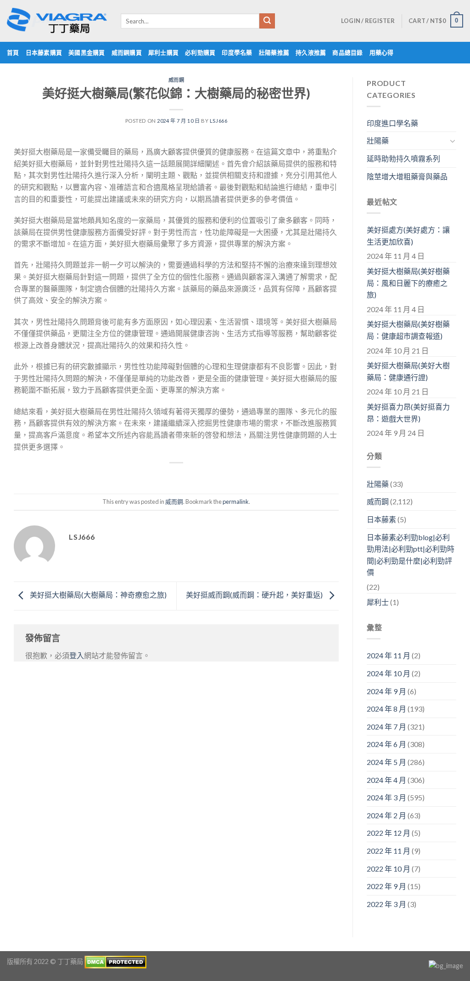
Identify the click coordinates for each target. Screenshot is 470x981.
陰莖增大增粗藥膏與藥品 (407, 176)
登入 (76, 655)
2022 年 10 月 (388, 868)
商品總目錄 (347, 52)
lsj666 (218, 121)
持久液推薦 (311, 52)
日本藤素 (381, 519)
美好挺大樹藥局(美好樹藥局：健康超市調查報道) (408, 329)
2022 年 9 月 (386, 886)
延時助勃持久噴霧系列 (403, 158)
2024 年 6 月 (386, 744)
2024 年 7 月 (386, 726)
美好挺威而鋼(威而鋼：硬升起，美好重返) (255, 595)
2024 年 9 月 (386, 691)
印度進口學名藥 (392, 123)
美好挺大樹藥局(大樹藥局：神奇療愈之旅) (97, 595)
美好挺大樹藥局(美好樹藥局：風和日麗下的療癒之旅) (408, 283)
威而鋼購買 (127, 52)
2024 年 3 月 (386, 797)
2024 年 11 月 (388, 655)
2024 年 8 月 (386, 708)
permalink (236, 501)
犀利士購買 (163, 52)
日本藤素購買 (44, 52)
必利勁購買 (200, 52)
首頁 (13, 52)
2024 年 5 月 (386, 762)
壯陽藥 (378, 140)
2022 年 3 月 (386, 904)
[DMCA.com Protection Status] (115, 961)
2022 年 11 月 (388, 850)
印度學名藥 (237, 52)
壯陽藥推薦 (274, 52)
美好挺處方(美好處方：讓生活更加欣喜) (408, 235)
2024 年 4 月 (386, 780)
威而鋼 (176, 80)
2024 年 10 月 (388, 673)
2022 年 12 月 (388, 832)
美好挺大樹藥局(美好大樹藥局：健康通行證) (408, 371)
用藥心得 (381, 52)
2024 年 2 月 (386, 815)
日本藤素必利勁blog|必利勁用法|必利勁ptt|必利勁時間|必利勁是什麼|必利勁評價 (410, 555)
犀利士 (378, 602)
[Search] (267, 21)
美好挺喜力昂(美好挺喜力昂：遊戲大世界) (408, 412)
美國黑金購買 (86, 52)
